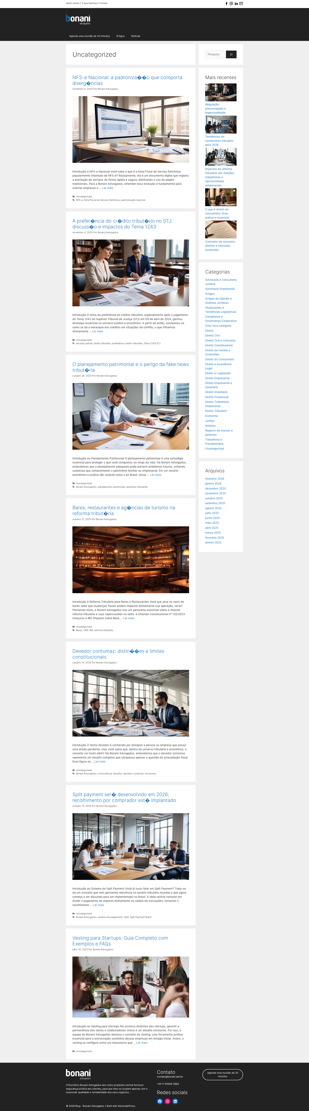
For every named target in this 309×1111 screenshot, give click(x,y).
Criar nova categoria (218, 325)
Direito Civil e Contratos (220, 340)
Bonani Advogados (86, 486)
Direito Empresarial (217, 378)
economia (150, 773)
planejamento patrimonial (111, 486)
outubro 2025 (214, 498)
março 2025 (213, 532)
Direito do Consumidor (219, 359)
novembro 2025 (215, 493)
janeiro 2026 (213, 483)
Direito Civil (212, 335)
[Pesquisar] (231, 54)
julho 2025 (212, 513)
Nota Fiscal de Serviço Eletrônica (102, 200)
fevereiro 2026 (214, 478)
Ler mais (107, 188)
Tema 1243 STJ (152, 343)
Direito (209, 330)
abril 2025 (211, 527)
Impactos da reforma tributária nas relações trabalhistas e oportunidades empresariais (219, 177)
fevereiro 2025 (214, 537)
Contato (103, 3)
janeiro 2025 (213, 542)
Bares (79, 630)
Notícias (135, 36)
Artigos (120, 36)
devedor (117, 773)
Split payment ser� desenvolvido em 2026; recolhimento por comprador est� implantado (124, 797)
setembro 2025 (215, 503)
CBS (85, 630)
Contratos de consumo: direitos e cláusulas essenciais (220, 245)
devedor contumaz (133, 773)
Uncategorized (84, 196)
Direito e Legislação (218, 373)
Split (126, 917)
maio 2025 (212, 522)
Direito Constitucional (219, 345)
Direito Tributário (216, 410)
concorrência (105, 773)
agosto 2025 (213, 508)
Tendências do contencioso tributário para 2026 (219, 140)
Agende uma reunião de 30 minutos (89, 36)
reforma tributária (103, 630)
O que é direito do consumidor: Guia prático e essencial (217, 213)
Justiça (209, 420)
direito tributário (102, 343)
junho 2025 (212, 518)
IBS (91, 630)
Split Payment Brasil (140, 917)
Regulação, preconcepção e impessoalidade (215, 108)
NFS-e (79, 200)
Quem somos (73, 3)
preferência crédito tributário (127, 343)
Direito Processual (217, 397)
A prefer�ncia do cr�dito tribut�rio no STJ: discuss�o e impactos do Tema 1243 (122, 224)
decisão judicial (84, 343)
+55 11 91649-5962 (168, 1083)
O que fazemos (90, 3)
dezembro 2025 (215, 488)
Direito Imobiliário (216, 392)
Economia (211, 415)
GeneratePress (126, 1105)
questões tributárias (137, 486)
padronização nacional (133, 200)
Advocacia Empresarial (220, 288)
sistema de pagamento (110, 917)
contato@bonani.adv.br (170, 1076)
